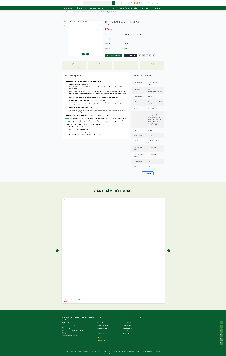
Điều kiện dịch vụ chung (102, 325)
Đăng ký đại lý (100, 333)
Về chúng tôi (81, 8)
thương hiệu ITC (111, 118)
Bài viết (145, 8)
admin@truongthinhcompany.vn (66, 335)
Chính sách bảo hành (128, 322)
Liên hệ (157, 8)
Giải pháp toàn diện (96, 8)
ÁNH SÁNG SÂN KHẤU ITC (80, 12)
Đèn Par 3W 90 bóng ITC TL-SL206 (122, 22)
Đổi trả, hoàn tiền (127, 333)
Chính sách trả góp (127, 328)
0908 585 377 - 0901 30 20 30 (104, 340)
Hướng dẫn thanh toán (102, 330)
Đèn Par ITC (93, 12)
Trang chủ (68, 8)
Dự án (112, 8)
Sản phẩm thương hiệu (128, 8)
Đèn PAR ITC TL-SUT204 (72, 299)
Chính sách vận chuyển (128, 330)
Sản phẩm (68, 12)
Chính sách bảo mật (127, 325)
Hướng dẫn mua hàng (102, 328)
